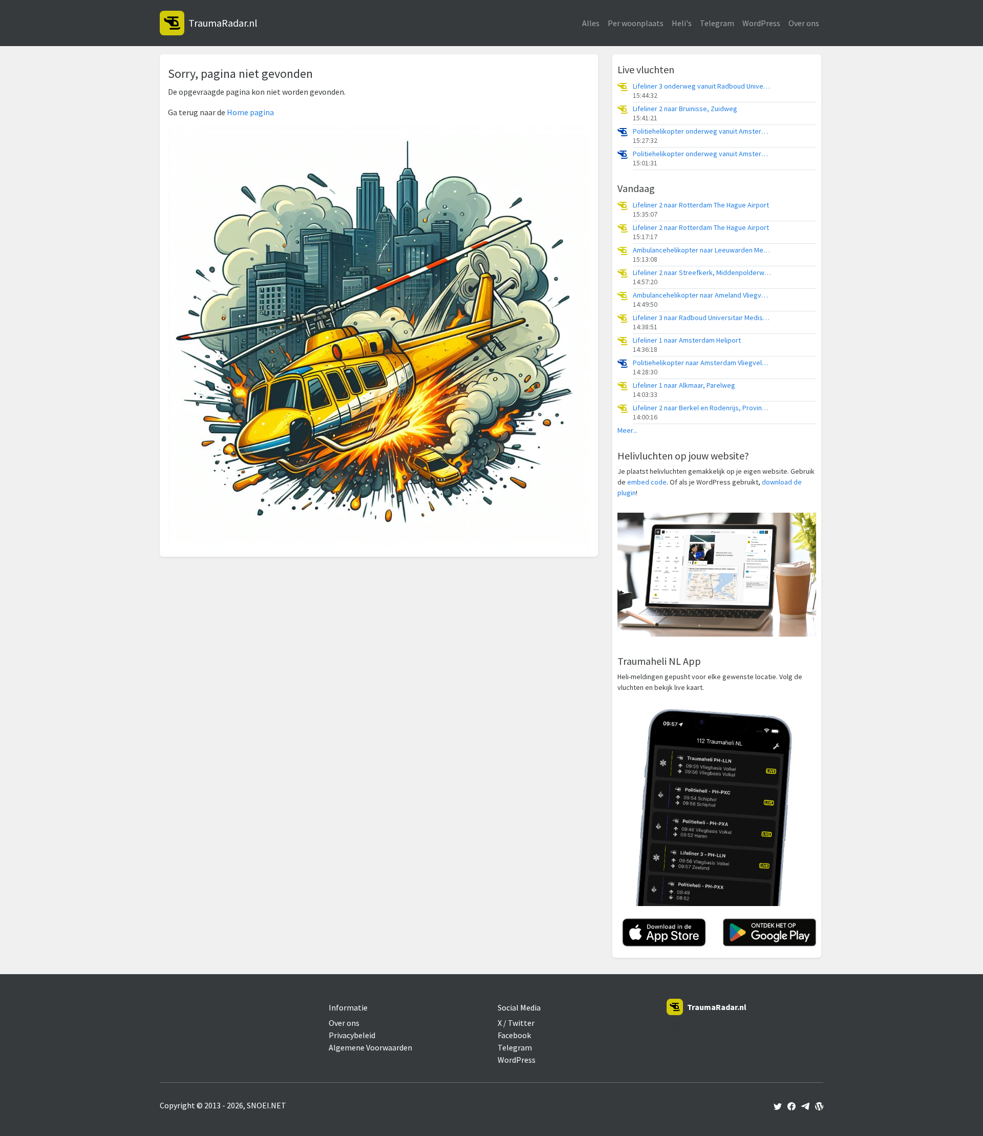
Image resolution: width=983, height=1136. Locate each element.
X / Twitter (516, 1023)
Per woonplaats (636, 23)
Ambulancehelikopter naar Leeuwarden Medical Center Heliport (702, 250)
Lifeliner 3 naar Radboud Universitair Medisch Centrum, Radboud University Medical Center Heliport (702, 317)
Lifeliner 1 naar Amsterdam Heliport (687, 340)
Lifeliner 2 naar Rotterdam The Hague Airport (701, 205)
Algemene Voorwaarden (370, 1047)
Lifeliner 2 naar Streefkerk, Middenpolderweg (702, 272)
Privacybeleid (352, 1035)
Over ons (803, 23)
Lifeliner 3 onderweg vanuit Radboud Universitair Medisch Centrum (702, 86)
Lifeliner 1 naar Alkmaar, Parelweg (684, 385)
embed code (647, 482)
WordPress (761, 23)
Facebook (514, 1035)
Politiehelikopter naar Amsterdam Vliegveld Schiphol (702, 363)
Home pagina (250, 112)
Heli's (682, 23)
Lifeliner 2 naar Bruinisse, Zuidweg (685, 108)
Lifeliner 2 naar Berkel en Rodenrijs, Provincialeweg (702, 408)
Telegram (717, 23)
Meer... (627, 430)
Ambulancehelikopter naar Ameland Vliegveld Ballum (702, 295)
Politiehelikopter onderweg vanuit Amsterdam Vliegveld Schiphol (702, 131)
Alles (591, 23)
